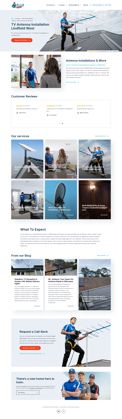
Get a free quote (71, 82)
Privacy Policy (63, 407)
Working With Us (74, 5)
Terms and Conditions (73, 407)
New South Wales (27, 18)
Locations (62, 5)
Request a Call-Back (21, 40)
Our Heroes (21, 392)
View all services (100, 136)
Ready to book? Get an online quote (31, 353)
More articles (102, 255)
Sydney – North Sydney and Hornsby (22, 20)
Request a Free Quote (36, 388)
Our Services (50, 5)
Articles (85, 5)
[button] (62, 123)
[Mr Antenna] (17, 8)
